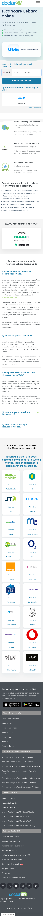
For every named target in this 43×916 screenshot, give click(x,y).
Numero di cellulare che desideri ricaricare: (17, 65)
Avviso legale (20, 908)
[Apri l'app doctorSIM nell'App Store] (12, 704)
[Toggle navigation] (37, 3)
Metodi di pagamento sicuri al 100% (16, 855)
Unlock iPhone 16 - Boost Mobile (18, 812)
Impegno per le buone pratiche (14, 846)
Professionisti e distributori (13, 859)
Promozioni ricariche (10, 719)
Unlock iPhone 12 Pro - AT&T (16, 816)
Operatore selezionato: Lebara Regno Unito (20, 89)
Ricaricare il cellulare (23, 163)
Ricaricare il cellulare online (26, 143)
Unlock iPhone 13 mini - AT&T (16, 821)
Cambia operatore (34, 107)
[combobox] (7, 72)
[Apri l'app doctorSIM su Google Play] (31, 704)
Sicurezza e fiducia (9, 850)
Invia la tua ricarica (21, 80)
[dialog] (8, 914)
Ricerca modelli (8, 798)
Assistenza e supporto (11, 841)
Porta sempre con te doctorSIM (19, 689)
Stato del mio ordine (10, 837)
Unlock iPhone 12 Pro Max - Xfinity (18, 825)
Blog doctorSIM (8, 868)
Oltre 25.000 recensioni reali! (13, 878)
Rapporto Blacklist (9, 803)
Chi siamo (6, 873)
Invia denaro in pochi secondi (27, 122)
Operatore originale (10, 807)
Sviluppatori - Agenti (12, 864)
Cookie (31, 908)
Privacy (8, 908)
